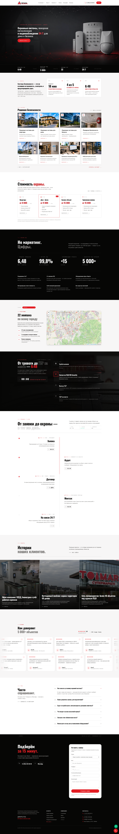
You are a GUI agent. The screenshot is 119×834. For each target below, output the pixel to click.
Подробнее (22, 213)
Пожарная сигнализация (51, 819)
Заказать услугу (23, 40)
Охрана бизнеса (49, 817)
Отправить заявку (85, 791)
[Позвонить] (116, 831)
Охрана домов (49, 815)
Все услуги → (49, 821)
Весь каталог (97, 110)
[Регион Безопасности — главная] (23, 2)
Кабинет (62, 819)
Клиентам (54, 2)
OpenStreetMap (93, 344)
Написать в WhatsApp (27, 701)
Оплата (60, 2)
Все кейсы (75, 552)
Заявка (98, 2)
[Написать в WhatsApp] (116, 826)
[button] (86, 316)
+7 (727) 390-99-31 (88, 813)
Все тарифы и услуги (94, 191)
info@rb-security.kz (88, 819)
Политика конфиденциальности (95, 827)
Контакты (71, 2)
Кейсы (62, 815)
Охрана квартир (49, 813)
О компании (40, 2)
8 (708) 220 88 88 (90, 2)
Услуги (47, 2)
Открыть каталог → (95, 167)
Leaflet (87, 344)
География (65, 2)
